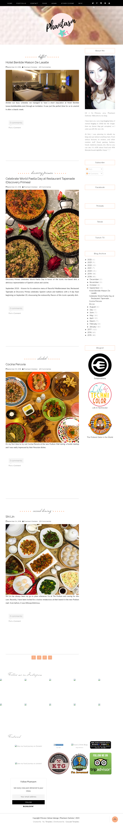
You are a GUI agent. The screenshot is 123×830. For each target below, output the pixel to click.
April (92, 318)
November (94, 282)
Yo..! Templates (47, 822)
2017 (90, 329)
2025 (90, 260)
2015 (90, 335)
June (92, 312)
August (93, 307)
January (93, 327)
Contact (34, 3)
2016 (90, 332)
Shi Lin (92, 304)
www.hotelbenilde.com (15, 106)
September (95, 288)
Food (44, 3)
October (93, 285)
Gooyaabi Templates (72, 822)
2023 (90, 262)
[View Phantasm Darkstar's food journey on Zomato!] (28, 746)
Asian (54, 3)
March (92, 321)
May (92, 315)
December (94, 279)
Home (9, 3)
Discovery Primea (42, 172)
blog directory (79, 747)
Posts (90, 169)
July (91, 310)
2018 (90, 277)
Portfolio (21, 3)
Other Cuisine (67, 3)
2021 (90, 268)
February (94, 324)
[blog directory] (79, 745)
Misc (81, 3)
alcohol (42, 358)
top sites (58, 747)
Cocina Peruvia (95, 301)
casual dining (42, 510)
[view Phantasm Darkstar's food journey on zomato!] (28, 763)
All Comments (93, 174)
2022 (90, 265)
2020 (90, 271)
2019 (90, 274)
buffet (42, 56)
